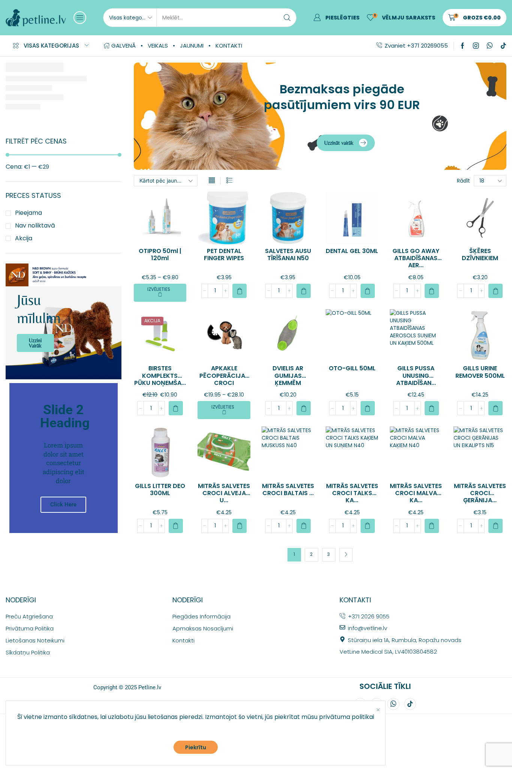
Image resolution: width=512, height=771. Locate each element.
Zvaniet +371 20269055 (416, 45)
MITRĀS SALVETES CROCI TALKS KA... (352, 493)
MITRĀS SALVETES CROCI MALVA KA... (416, 493)
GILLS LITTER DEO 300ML (160, 489)
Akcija (23, 238)
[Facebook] (463, 46)
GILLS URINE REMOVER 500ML (480, 372)
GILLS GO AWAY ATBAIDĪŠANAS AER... (415, 258)
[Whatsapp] (490, 46)
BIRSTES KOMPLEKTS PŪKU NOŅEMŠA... (160, 375)
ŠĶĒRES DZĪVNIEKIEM (480, 254)
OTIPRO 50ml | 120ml (160, 254)
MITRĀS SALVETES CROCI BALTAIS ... (288, 489)
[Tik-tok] (503, 46)
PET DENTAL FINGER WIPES (224, 254)
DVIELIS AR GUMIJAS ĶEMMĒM (287, 375)
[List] (229, 181)
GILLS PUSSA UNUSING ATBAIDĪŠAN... (416, 375)
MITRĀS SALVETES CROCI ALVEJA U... (224, 493)
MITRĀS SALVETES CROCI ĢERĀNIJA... (480, 493)
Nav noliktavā (35, 226)
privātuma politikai (346, 717)
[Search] (287, 18)
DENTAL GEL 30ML (352, 251)
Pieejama (28, 213)
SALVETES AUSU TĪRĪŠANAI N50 (288, 254)
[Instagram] (476, 46)
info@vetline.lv (367, 628)
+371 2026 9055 (368, 616)
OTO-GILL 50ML (352, 368)
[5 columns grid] (212, 181)
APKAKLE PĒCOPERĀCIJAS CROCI (224, 375)
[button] (79, 17)
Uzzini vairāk (35, 343)
